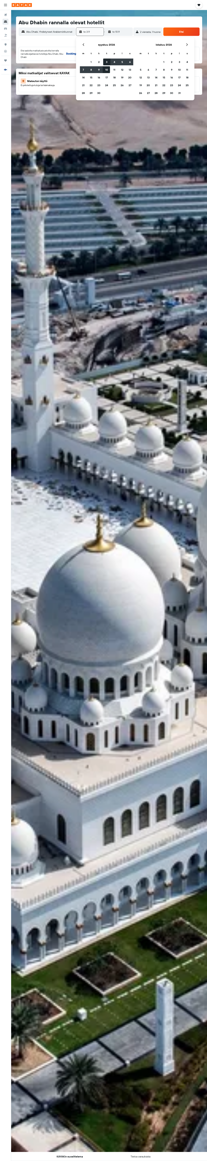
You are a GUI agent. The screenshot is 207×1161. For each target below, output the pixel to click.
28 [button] (83, 93)
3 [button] (106, 62)
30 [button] (98, 93)
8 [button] (91, 69)
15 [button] (91, 77)
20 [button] (129, 77)
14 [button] (83, 77)
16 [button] (99, 77)
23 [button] (98, 85)
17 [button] (106, 77)
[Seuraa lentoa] (5, 51)
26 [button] (122, 85)
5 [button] (122, 62)
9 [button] (99, 69)
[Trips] (5, 60)
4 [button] (114, 62)
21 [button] (83, 85)
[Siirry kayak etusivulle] (22, 5)
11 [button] (114, 69)
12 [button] (122, 69)
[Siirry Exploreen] (5, 44)
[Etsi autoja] (5, 28)
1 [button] (91, 62)
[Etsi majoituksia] (5, 21)
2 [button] (99, 62)
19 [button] (122, 77)
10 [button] (106, 69)
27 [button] (130, 85)
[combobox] (50, 31)
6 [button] (130, 62)
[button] (5, 5)
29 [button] (91, 93)
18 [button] (114, 77)
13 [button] (130, 69)
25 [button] (114, 85)
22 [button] (91, 85)
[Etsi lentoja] (5, 15)
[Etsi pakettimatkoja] (5, 35)
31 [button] (179, 93)
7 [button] (83, 69)
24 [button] (106, 85)
